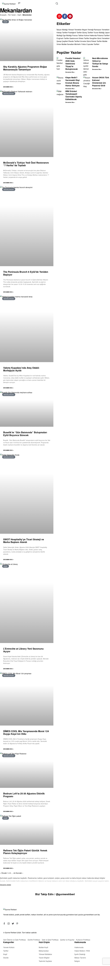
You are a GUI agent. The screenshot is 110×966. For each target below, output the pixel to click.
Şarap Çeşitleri (62, 41)
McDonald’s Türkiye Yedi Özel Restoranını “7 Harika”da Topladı (26, 164)
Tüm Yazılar (12, 15)
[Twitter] (13, 923)
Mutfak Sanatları (68, 44)
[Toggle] (5, 884)
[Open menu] (19, 3)
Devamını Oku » (8, 87)
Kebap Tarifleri (62, 32)
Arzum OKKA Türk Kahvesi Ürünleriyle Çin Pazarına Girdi (100, 81)
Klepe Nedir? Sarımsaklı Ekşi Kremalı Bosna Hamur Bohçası (72, 81)
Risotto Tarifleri (74, 41)
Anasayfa (3, 15)
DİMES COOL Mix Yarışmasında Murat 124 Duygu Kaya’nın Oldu (26, 732)
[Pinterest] (70, 16)
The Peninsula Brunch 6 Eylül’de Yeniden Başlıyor (25, 273)
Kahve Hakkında (90, 35)
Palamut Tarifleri (103, 35)
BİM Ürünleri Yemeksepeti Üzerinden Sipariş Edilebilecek (73, 95)
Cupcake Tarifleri (92, 44)
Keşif (19, 15)
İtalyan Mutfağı (62, 29)
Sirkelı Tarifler (84, 38)
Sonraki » (19, 873)
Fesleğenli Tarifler (75, 32)
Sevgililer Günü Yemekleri (99, 38)
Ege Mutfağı (67, 35)
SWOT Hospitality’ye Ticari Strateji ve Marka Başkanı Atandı (23, 541)
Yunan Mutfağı (99, 32)
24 (14, 873)
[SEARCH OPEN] (57, 3)
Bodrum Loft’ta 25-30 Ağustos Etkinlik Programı (24, 795)
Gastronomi (74, 38)
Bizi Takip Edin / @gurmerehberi (55, 894)
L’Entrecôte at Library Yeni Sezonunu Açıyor (23, 650)
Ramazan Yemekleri (101, 29)
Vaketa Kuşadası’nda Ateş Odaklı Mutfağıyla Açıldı (21, 369)
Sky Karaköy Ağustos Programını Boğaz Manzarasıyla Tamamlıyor (25, 68)
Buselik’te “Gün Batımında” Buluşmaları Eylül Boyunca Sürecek (25, 434)
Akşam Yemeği (87, 29)
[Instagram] (59, 16)
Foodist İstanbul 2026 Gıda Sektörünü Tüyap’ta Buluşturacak (72, 63)
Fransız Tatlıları (78, 35)
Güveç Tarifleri (87, 32)
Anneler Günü (85, 41)
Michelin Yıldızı (80, 44)
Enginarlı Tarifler (63, 38)
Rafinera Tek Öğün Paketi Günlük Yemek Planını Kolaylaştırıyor (25, 852)
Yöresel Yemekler (75, 29)
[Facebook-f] (64, 16)
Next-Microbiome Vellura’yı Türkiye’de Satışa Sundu (100, 62)
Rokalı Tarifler (96, 41)
